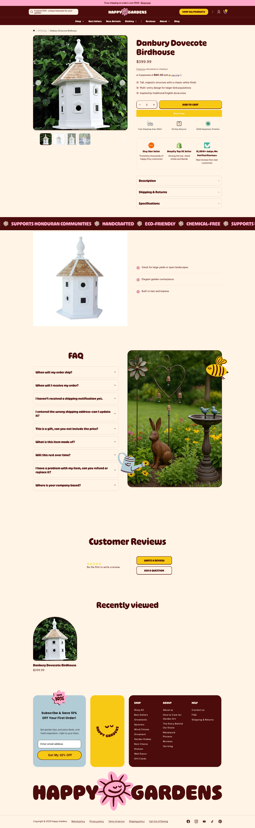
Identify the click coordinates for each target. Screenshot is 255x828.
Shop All (139, 710)
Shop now (146, 3)
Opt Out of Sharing (158, 821)
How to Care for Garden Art (172, 716)
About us (168, 710)
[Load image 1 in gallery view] (46, 139)
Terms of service (116, 821)
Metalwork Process (169, 734)
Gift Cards (140, 758)
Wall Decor (140, 753)
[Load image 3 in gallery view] (72, 139)
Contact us (198, 710)
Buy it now (179, 113)
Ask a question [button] (154, 570)
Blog (177, 21)
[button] (225, 12)
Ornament (140, 734)
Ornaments (140, 719)
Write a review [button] (154, 560)
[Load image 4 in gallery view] (85, 139)
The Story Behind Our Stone (173, 725)
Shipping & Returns (203, 719)
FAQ (194, 714)
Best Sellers (95, 21)
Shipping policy (137, 821)
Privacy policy (96, 821)
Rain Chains (141, 744)
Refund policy (78, 821)
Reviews (151, 21)
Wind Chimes (141, 729)
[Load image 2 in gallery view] (59, 139)
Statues (138, 748)
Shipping (140, 69)
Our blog (168, 746)
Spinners (139, 724)
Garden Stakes (142, 739)
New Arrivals (113, 21)
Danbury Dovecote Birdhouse (54, 665)
